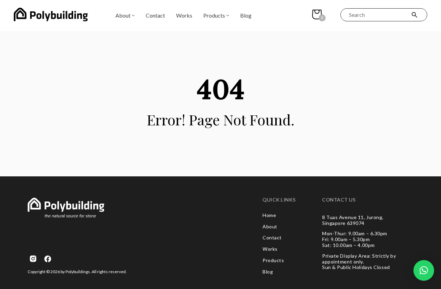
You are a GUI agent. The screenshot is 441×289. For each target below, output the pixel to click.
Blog (246, 15)
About (123, 15)
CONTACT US (339, 200)
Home (269, 215)
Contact (155, 15)
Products (214, 15)
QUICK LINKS (279, 200)
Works (184, 15)
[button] (423, 270)
